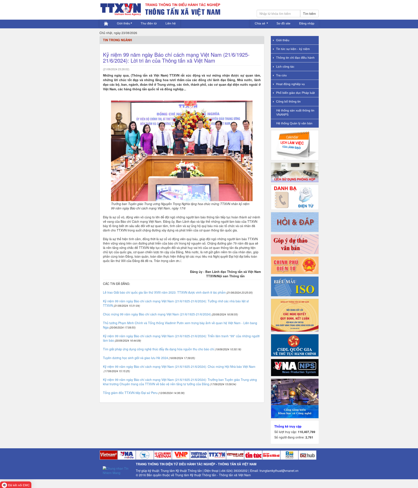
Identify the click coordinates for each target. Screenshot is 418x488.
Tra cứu (281, 75)
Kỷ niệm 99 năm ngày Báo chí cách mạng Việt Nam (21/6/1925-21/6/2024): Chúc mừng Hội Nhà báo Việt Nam (179, 366)
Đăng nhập (306, 23)
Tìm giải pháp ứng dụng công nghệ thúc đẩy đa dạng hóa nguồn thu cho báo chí (158, 349)
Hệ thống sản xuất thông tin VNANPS (295, 112)
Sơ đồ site (283, 23)
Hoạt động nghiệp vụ (290, 84)
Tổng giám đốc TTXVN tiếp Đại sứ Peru (130, 392)
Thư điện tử (149, 23)
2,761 (309, 437)
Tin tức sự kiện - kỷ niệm (293, 49)
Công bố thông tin (288, 101)
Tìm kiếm (309, 13)
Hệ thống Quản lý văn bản (294, 123)
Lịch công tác (285, 66)
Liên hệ (170, 23)
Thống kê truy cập (288, 426)
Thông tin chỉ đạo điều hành (295, 57)
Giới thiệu (123, 23)
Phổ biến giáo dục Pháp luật (295, 92)
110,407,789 (306, 432)
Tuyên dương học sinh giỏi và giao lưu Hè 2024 (135, 358)
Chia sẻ (260, 23)
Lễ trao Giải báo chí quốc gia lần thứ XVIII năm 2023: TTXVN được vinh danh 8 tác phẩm (164, 292)
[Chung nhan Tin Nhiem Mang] (118, 470)
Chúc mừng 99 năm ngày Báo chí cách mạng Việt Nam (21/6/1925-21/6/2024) (157, 314)
